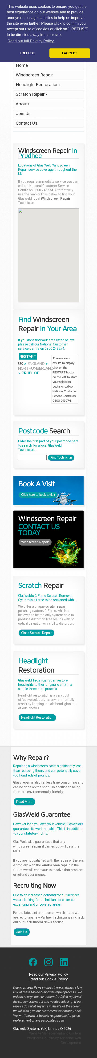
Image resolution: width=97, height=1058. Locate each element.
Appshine (67, 1038)
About (20, 104)
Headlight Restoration (36, 85)
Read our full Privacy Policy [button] (31, 41)
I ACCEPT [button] (69, 53)
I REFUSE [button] (27, 53)
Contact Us (26, 123)
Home (22, 65)
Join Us (23, 113)
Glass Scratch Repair (36, 633)
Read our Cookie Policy (48, 979)
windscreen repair (27, 846)
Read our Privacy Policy (48, 974)
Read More (24, 802)
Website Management (45, 1033)
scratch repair (55, 606)
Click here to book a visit (38, 494)
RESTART (28, 356)
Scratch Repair (29, 95)
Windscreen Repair (34, 75)
